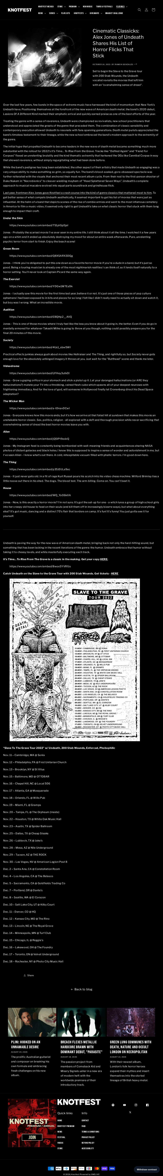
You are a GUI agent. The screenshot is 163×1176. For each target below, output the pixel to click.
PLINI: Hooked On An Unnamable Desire (25, 1044)
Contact (85, 1120)
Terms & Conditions (90, 1131)
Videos (60, 1143)
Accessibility (88, 1148)
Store (60, 1148)
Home (59, 1120)
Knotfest (75, 1174)
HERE (103, 559)
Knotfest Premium (65, 1126)
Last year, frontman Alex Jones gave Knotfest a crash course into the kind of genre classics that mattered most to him (77, 192)
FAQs (84, 1126)
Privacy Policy (88, 1137)
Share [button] (30, 975)
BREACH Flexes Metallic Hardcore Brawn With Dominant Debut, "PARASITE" (82, 1047)
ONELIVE (95, 1174)
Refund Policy (88, 1143)
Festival (61, 1137)
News (59, 1131)
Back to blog (83, 989)
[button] (61, 6)
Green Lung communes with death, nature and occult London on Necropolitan (130, 1047)
